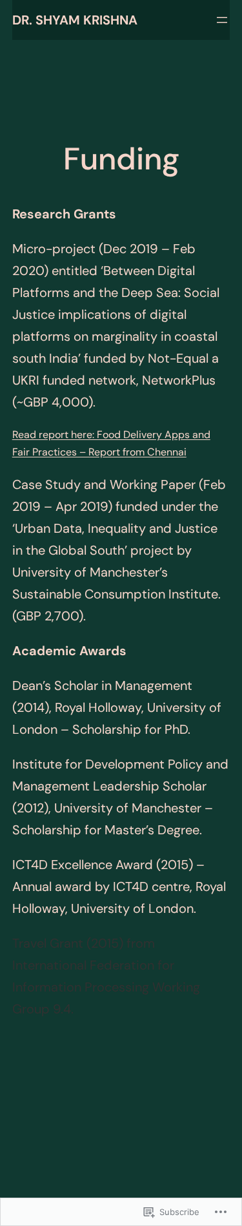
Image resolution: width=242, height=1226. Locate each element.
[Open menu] (222, 20)
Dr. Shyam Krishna (74, 20)
